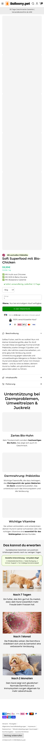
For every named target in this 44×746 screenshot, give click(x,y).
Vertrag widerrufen (13, 736)
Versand (5, 724)
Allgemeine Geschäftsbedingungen (14, 726)
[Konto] (37, 3)
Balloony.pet (21, 740)
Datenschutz (6, 729)
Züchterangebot (7, 732)
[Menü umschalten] (1, 3)
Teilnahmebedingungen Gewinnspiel (25, 729)
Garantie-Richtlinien (22, 732)
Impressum (32, 726)
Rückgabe (12, 724)
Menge (6, 296)
